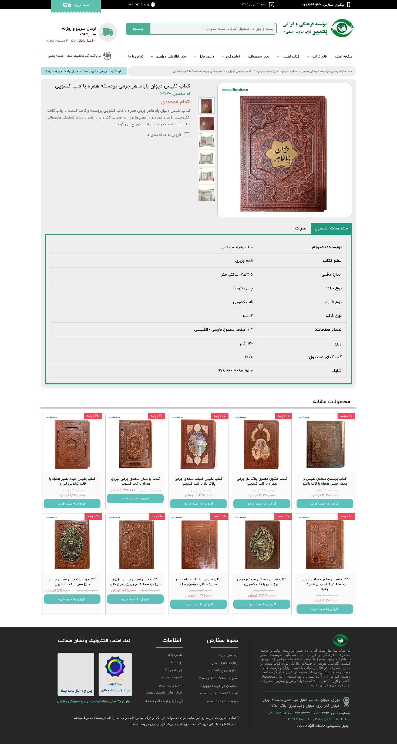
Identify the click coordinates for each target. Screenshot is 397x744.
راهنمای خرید (228, 655)
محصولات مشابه (331, 401)
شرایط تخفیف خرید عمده (219, 693)
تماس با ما (135, 56)
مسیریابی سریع (171, 685)
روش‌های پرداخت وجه (222, 670)
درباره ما (177, 662)
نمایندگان (233, 56)
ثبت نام (134, 4)
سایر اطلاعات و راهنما (171, 56)
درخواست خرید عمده (222, 701)
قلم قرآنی (319, 56)
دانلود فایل (206, 56)
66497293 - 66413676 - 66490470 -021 (299, 713)
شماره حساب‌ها (171, 677)
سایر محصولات (259, 56)
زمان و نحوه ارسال (224, 662)
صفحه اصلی (343, 56)
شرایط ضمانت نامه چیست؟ (217, 678)
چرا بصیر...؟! (174, 670)
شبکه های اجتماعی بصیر (164, 692)
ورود (146, 4)
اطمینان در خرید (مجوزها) (219, 686)
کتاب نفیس (291, 56)
